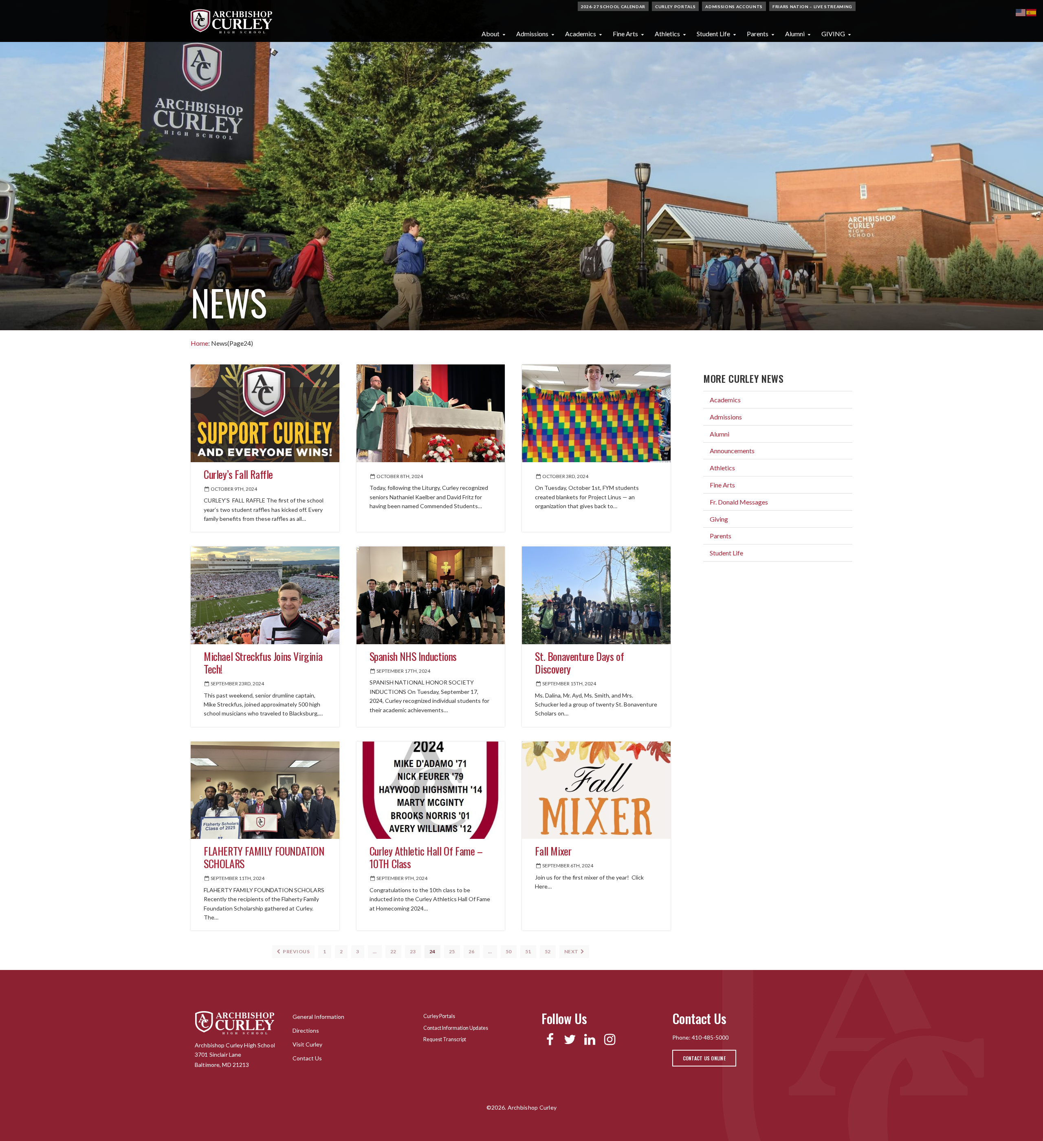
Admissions (532, 33)
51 (528, 951)
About (490, 33)
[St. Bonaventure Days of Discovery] (596, 595)
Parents (757, 33)
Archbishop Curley (231, 21)
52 (548, 951)
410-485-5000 (710, 1037)
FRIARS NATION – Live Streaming (812, 6)
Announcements (732, 450)
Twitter (569, 1039)
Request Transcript (444, 1039)
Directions (306, 1030)
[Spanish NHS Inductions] (430, 595)
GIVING (833, 33)
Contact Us (307, 1058)
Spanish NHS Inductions (413, 656)
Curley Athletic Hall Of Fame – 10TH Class (426, 857)
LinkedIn (589, 1039)
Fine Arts (625, 33)
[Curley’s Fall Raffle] (265, 413)
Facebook (549, 1039)
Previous (296, 951)
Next (572, 951)
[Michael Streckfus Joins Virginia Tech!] (265, 595)
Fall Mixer (553, 851)
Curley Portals (675, 6)
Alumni (795, 33)
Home (199, 343)
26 (472, 951)
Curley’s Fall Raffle (238, 474)
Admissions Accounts (734, 6)
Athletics (667, 33)
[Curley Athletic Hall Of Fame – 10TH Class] (430, 790)
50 (509, 951)
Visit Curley (307, 1044)
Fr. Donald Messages (739, 502)
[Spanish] (1031, 11)
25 (452, 951)
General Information (318, 1016)
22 (393, 951)
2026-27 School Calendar (613, 6)
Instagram (609, 1039)
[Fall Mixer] (596, 790)
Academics (580, 33)
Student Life (713, 33)
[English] (1021, 11)
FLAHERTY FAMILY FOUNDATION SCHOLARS (264, 857)
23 (413, 951)
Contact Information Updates (455, 1028)
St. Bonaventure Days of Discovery (579, 662)
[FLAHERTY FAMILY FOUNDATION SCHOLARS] (265, 790)
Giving (719, 519)
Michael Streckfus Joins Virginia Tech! (263, 662)
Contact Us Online (704, 1058)
